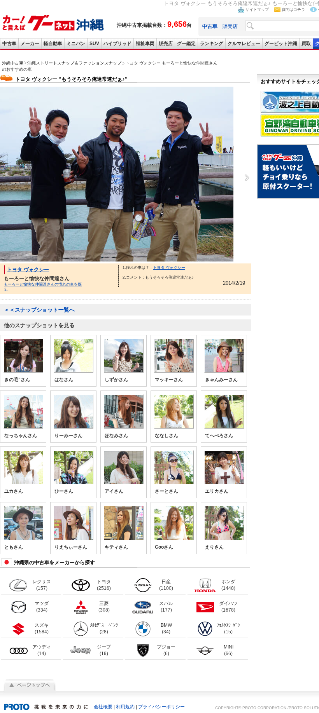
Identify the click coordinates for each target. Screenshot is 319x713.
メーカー (30, 43)
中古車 (9, 43)
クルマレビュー (244, 43)
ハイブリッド (117, 43)
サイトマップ (257, 9)
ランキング (211, 43)
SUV (94, 43)
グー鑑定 (186, 43)
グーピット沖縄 (281, 43)
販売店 (230, 26)
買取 (306, 43)
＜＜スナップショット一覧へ (39, 310)
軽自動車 (53, 43)
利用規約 (125, 706)
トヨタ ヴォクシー (28, 269)
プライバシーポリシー (161, 706)
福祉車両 (145, 43)
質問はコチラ (293, 9)
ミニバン (76, 43)
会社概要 (103, 706)
